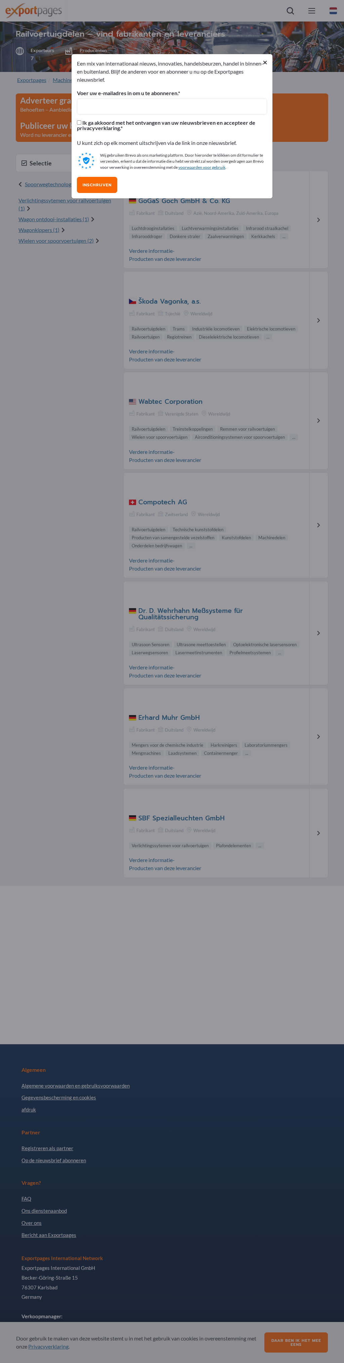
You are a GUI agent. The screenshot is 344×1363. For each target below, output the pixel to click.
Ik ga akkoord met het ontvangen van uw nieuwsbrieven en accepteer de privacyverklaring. (166, 125)
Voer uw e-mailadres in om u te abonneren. (127, 93)
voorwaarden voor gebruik (201, 167)
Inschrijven (97, 185)
